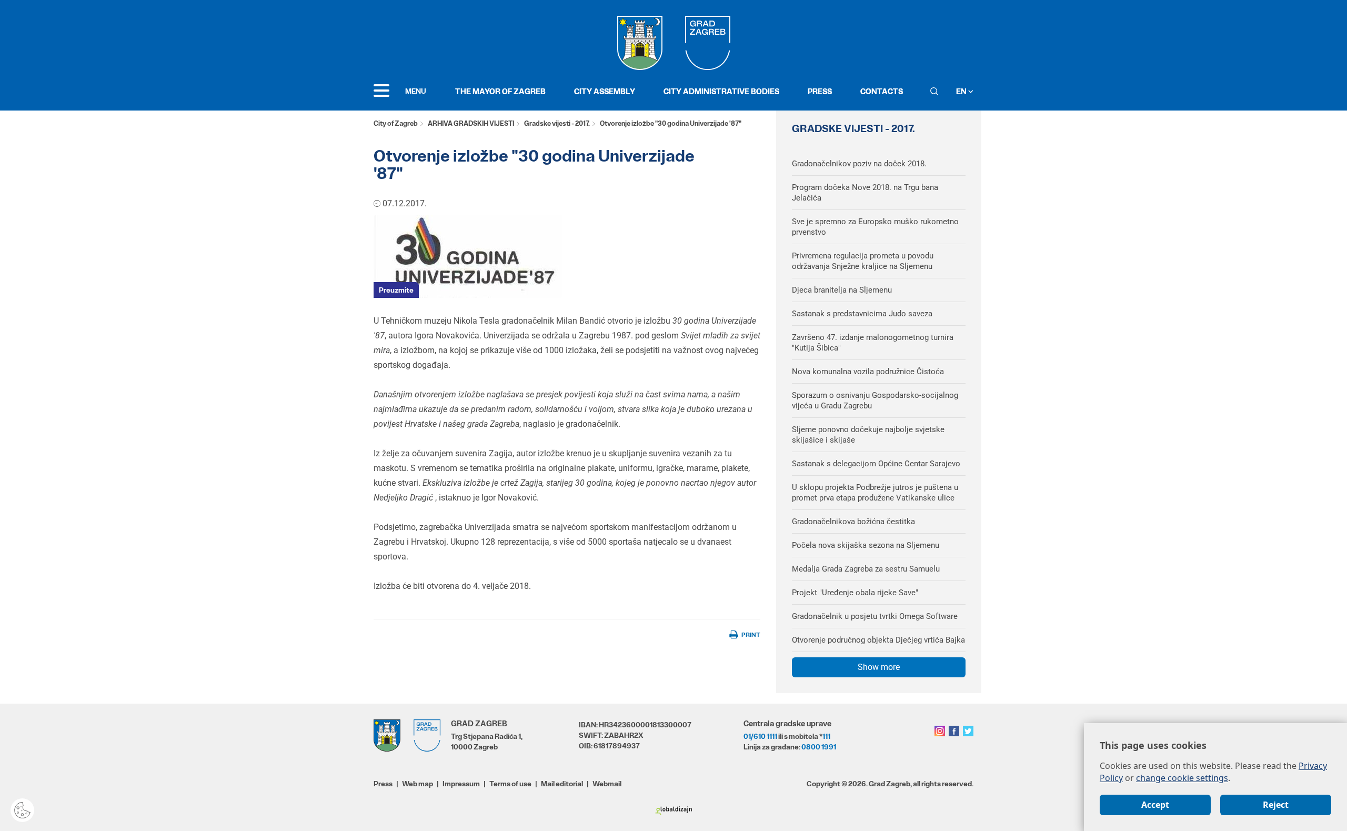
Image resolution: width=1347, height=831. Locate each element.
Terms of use (510, 783)
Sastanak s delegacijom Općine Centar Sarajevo (876, 463)
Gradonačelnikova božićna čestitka (853, 521)
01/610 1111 (760, 736)
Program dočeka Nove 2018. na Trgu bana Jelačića (865, 193)
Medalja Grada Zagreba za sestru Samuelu (866, 569)
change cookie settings (1182, 778)
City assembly (604, 91)
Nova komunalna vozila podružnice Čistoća (868, 371)
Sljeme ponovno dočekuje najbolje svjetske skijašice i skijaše (868, 435)
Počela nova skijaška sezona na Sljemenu (865, 545)
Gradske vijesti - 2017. (557, 123)
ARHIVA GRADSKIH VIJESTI (471, 123)
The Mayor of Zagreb (500, 91)
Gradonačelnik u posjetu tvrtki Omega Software (875, 616)
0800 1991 (818, 747)
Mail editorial (562, 783)
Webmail (606, 783)
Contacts (881, 91)
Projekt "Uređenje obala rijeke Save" (855, 592)
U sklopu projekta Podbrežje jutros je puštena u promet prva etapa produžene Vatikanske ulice (875, 493)
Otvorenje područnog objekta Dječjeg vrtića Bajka (878, 640)
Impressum (461, 783)
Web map (417, 783)
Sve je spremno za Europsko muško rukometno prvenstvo (875, 227)
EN (962, 91)
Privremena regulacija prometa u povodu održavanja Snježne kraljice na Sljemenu (862, 261)
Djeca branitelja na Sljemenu (842, 290)
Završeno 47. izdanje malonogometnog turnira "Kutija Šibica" (872, 343)
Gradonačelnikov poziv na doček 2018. (859, 163)
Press (820, 91)
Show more (879, 667)
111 (826, 736)
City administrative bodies (721, 91)
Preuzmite (396, 290)
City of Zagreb (396, 123)
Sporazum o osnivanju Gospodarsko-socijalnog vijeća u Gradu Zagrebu (875, 401)
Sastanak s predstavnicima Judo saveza (862, 313)
